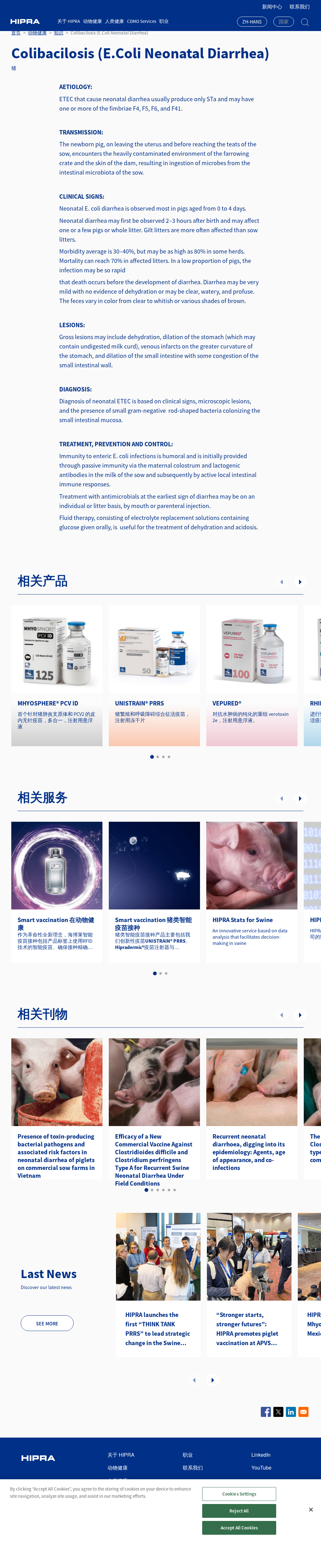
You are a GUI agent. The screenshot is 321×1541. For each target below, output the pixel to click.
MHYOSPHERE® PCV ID (48, 703)
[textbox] (283, 22)
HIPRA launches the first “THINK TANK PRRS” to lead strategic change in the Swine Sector (157, 1329)
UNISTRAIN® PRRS (139, 703)
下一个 (300, 581)
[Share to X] (278, 1412)
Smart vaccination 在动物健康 (56, 923)
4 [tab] (169, 757)
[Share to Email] (303, 1412)
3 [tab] (163, 757)
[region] (160, 1510)
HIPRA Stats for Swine (243, 920)
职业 (164, 21)
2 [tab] (157, 757)
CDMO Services (141, 21)
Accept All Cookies (239, 1528)
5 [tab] (169, 1190)
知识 (58, 33)
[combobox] (252, 22)
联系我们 (300, 6)
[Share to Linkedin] (291, 1412)
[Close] (311, 1510)
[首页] (32, 21)
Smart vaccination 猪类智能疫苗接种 (153, 923)
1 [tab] (152, 757)
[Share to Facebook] (266, 1412)
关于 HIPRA (68, 21)
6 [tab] (174, 1190)
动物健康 (92, 21)
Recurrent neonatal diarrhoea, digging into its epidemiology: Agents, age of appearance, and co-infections (249, 1151)
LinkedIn (261, 1454)
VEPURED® (227, 703)
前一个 (281, 581)
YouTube (261, 1467)
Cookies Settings (239, 1494)
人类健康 (114, 21)
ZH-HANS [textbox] (252, 21)
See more (47, 1323)
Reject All (239, 1511)
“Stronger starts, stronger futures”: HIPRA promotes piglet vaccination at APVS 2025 (247, 1329)
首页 (16, 33)
